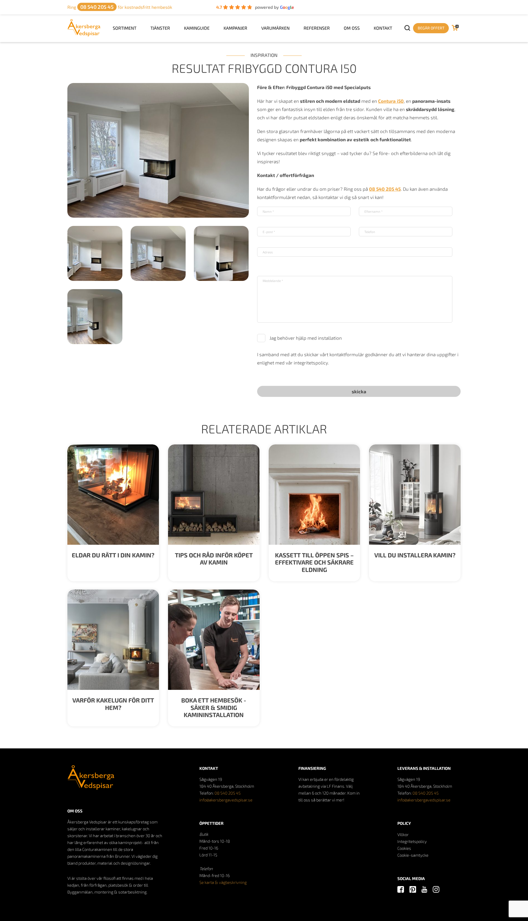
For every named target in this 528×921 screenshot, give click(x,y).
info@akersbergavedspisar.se (225, 799)
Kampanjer (235, 28)
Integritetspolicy (412, 841)
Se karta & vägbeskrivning (223, 882)
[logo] (84, 34)
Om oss (352, 28)
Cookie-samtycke (412, 855)
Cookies (404, 848)
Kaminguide (197, 28)
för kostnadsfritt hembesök (119, 7)
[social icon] (400, 890)
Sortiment (124, 28)
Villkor (403, 834)
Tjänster (160, 28)
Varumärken (275, 28)
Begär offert (431, 28)
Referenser (317, 28)
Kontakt (383, 28)
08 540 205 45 (228, 792)
